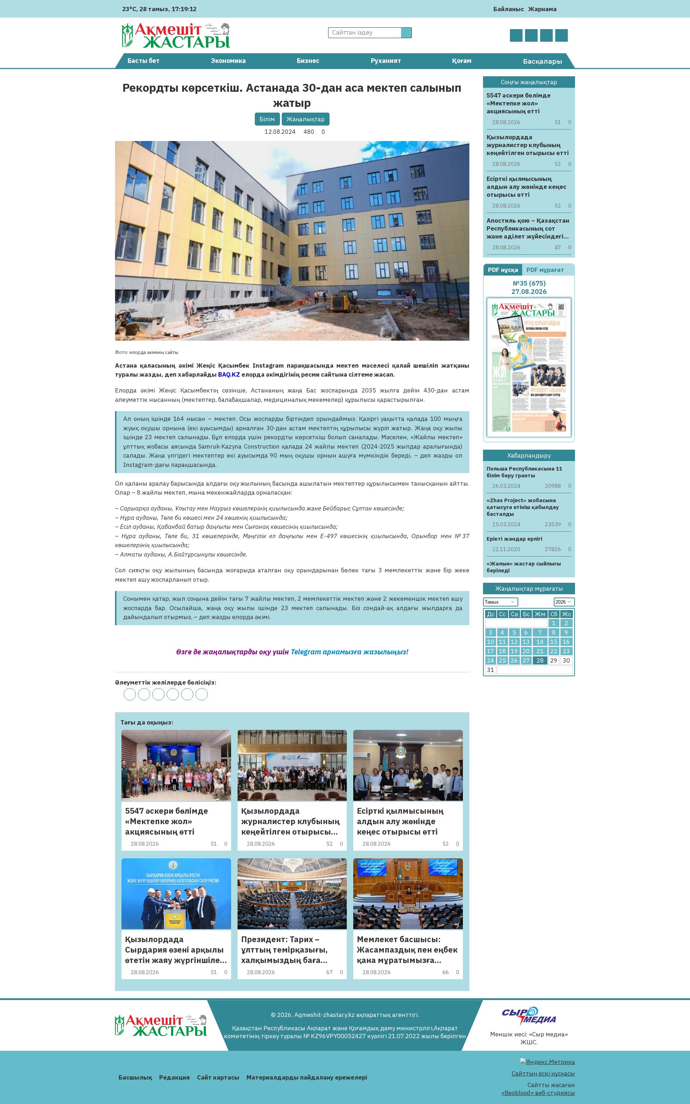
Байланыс (508, 9)
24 (490, 661)
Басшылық (135, 1077)
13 (526, 642)
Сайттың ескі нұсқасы (543, 1073)
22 (553, 651)
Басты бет (144, 60)
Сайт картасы (218, 1077)
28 (540, 661)
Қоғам (462, 60)
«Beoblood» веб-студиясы (538, 1093)
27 (526, 661)
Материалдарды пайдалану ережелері (307, 1077)
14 (540, 642)
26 (514, 661)
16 (566, 642)
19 (514, 651)
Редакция (174, 1077)
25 (502, 661)
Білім (267, 119)
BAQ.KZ (229, 374)
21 (540, 651)
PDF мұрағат (546, 270)
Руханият (386, 60)
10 (490, 642)
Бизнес (308, 60)
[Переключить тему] (564, 9)
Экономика (228, 60)
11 (502, 642)
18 (502, 651)
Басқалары (542, 61)
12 (514, 642)
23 (566, 651)
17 (490, 651)
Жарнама (542, 9)
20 (526, 651)
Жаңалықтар (305, 119)
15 (553, 642)
